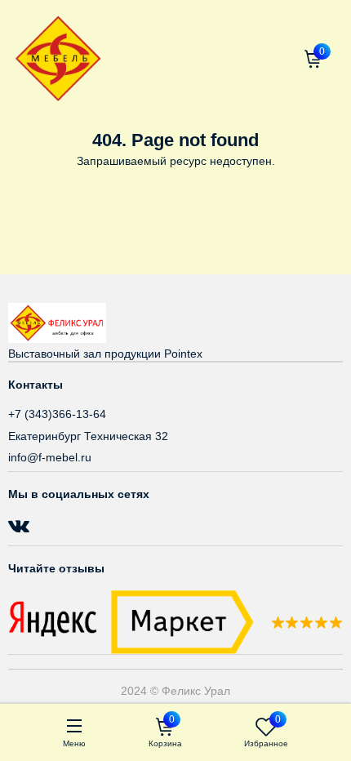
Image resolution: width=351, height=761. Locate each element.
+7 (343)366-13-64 (57, 414)
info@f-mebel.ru (49, 457)
